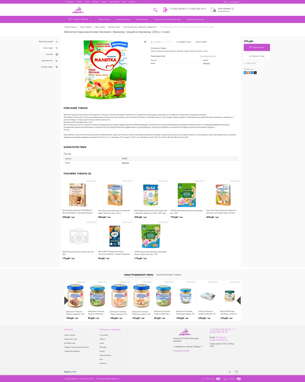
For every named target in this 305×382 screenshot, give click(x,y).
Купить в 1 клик (258, 56)
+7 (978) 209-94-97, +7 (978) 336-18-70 (78, 379)
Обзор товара (48, 48)
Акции (87, 2)
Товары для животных (72, 351)
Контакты (132, 2)
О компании (70, 2)
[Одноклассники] (248, 72)
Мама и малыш (69, 335)
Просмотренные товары (169, 274)
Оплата (104, 2)
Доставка (95, 2)
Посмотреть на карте (181, 351)
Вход (225, 2)
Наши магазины (114, 2)
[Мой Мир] (251, 72)
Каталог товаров (80, 19)
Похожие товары (47, 67)
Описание (49, 54)
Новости (79, 2)
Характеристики (47, 60)
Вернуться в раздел (46, 41)
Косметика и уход (70, 339)
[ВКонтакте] (245, 72)
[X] (255, 72)
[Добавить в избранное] (145, 42)
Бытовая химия (69, 343)
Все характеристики (208, 56)
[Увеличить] (106, 69)
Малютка (206, 63)
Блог (124, 2)
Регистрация (234, 2)
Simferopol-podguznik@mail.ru (219, 338)
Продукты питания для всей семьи (76, 347)
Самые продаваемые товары (138, 274)
